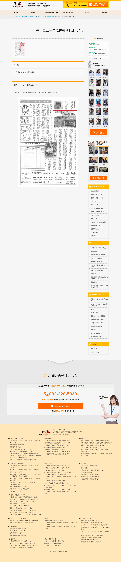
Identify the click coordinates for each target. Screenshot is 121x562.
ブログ (87, 12)
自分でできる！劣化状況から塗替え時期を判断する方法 (96, 443)
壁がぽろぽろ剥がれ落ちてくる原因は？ (92, 535)
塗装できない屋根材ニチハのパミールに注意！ (23, 510)
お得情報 (93, 236)
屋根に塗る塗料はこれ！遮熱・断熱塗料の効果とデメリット (60, 477)
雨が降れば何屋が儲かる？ (17, 530)
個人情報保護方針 (96, 333)
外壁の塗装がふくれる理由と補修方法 (91, 522)
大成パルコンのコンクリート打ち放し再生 (22, 522)
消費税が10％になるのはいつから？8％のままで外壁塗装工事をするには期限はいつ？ (25, 456)
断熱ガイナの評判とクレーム (18, 486)
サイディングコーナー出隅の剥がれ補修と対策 (94, 525)
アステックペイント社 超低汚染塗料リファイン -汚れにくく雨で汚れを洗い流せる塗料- (25, 475)
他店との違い (94, 251)
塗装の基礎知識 (95, 191)
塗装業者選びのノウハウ (97, 194)
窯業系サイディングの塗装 (17, 503)
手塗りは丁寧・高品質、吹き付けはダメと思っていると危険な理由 (96, 450)
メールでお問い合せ (62, 406)
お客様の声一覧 (99, 178)
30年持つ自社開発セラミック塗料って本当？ (57, 468)
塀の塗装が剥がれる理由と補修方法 (91, 542)
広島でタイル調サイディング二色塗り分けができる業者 (25, 514)
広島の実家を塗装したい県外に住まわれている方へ (99, 277)
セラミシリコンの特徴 (16, 472)
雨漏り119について (96, 273)
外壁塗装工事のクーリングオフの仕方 (56, 449)
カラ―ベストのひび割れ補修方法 (19, 506)
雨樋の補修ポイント (86, 468)
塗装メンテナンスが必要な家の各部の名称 (92, 445)
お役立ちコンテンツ (69, 12)
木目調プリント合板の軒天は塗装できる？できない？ (25, 497)
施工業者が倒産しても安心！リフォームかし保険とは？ (96, 453)
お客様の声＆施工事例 (97, 319)
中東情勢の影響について (95, 57)
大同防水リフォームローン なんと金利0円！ (22, 547)
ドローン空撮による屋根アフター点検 (99, 265)
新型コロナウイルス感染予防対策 (99, 299)
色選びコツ (94, 218)
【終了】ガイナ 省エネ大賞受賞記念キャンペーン (24, 545)
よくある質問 (94, 232)
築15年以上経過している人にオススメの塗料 (57, 489)
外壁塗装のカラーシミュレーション (55, 520)
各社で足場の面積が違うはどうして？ (20, 449)
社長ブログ (94, 348)
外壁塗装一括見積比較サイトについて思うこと (58, 451)
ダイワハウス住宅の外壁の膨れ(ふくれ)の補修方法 (24, 520)
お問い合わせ (98, 132)
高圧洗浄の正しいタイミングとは (90, 474)
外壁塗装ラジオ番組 (96, 326)
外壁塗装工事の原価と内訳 (17, 444)
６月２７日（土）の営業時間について (98, 48)
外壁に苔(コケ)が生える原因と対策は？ (92, 537)
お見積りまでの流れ (96, 258)
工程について (94, 201)
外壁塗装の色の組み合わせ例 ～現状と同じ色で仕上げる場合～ (61, 527)
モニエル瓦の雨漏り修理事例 (18, 535)
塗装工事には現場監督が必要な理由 (55, 447)
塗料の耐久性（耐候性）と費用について (56, 483)
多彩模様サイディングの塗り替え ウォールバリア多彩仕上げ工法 (60, 486)
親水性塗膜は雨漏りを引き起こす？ (91, 520)
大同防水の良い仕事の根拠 (98, 254)
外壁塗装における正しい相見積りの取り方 (22, 451)
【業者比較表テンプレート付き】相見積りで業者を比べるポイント (25, 441)
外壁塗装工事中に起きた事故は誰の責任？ (57, 454)
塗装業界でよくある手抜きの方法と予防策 (57, 445)
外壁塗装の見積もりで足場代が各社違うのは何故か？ (25, 453)
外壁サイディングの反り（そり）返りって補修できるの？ (96, 532)
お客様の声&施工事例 (51, 12)
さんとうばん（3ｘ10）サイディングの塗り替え (23, 501)
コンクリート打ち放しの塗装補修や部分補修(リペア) (24, 499)
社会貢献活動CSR (96, 336)
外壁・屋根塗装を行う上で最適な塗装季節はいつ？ (95, 440)
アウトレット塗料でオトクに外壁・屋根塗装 (22, 543)
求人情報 (93, 329)
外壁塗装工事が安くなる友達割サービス (21, 541)
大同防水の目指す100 (97, 323)
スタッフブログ (95, 352)
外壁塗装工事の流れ (96, 261)
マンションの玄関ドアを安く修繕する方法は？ (23, 460)
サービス (34, 12)
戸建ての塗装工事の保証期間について (91, 447)
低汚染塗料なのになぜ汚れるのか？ (55, 470)
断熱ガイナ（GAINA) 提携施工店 (19, 489)
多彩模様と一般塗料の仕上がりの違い (56, 474)
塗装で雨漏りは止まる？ (17, 533)
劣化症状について (96, 215)
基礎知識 (83, 438)
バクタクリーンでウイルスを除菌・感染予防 (99, 286)
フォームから (99, 4)
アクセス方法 (94, 312)
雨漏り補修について (96, 225)
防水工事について (96, 229)
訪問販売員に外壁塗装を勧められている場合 (57, 443)
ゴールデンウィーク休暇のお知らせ (97, 53)
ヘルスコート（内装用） (17, 491)
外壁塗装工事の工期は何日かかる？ (91, 479)
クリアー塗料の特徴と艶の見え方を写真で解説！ (59, 472)
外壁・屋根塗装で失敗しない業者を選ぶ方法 (57, 440)
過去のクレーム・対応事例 (98, 316)
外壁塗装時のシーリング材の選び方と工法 (92, 470)
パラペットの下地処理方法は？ (89, 465)
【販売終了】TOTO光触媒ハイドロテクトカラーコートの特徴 (25, 466)
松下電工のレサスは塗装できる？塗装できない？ (23, 512)
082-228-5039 (79, 5)
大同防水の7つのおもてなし (98, 248)
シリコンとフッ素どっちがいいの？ (55, 480)
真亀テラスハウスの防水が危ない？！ (56, 545)
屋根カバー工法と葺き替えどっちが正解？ (22, 508)
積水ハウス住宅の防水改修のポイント (56, 541)
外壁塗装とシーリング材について (90, 476)
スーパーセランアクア (16, 484)
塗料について (94, 205)
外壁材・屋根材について (97, 211)
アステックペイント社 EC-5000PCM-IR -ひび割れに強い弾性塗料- (25, 479)
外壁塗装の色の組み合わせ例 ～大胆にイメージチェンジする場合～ (61, 523)
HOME (16, 12)
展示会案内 (94, 282)
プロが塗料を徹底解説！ (97, 208)
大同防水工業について (99, 294)
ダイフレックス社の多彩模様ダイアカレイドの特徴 (24, 469)
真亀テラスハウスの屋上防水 (53, 543)
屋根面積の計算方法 (15, 447)
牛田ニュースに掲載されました (26, 72)
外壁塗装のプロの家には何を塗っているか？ (57, 465)
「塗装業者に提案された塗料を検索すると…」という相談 (60, 492)
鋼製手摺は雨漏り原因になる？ (18, 528)
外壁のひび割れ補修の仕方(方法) (90, 539)
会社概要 (104, 12)
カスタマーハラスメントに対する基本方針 (99, 304)
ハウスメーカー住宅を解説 (98, 222)
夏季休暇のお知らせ (94, 44)
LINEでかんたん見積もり (98, 270)
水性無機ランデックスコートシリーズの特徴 (22, 482)
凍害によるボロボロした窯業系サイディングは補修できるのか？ (96, 528)
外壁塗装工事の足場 (86, 472)
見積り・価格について (97, 198)
